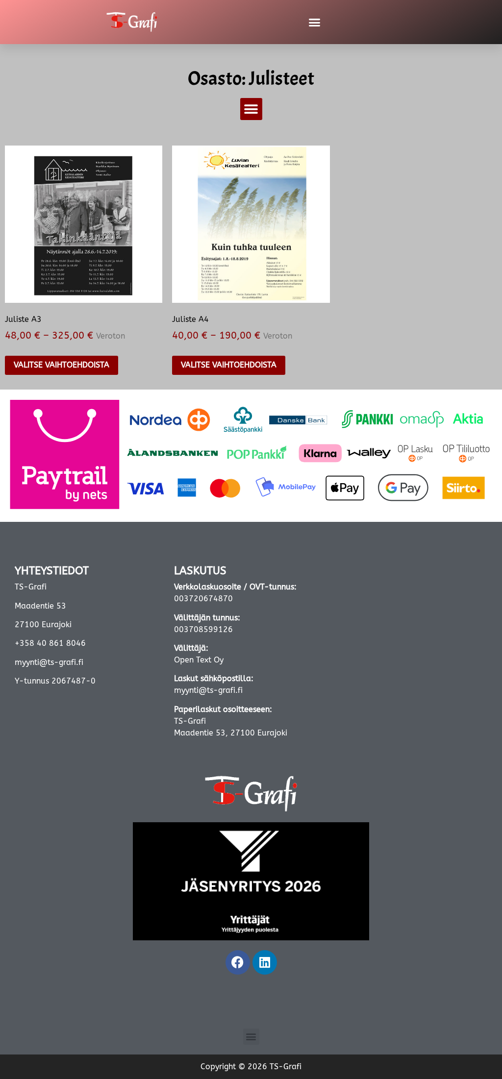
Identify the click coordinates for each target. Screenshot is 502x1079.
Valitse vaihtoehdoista (61, 364)
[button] (314, 22)
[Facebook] (238, 962)
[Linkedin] (264, 962)
